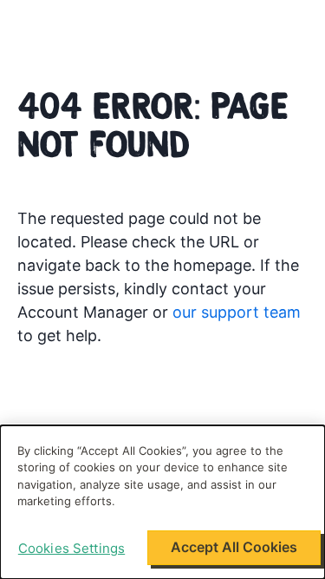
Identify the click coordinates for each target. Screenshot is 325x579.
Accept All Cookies (234, 547)
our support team (236, 312)
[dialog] (162, 502)
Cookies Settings (71, 548)
